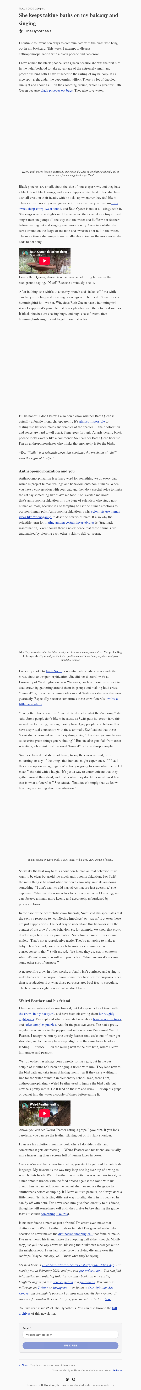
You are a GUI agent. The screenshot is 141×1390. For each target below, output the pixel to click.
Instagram (60, 1287)
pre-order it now (90, 1270)
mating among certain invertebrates (69, 522)
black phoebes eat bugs (57, 90)
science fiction (63, 1282)
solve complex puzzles (40, 1024)
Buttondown (48, 1385)
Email (27, 1328)
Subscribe (70, 1345)
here (108, 1299)
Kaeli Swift (54, 671)
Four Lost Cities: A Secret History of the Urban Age (78, 1264)
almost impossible (92, 421)
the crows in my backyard (36, 1013)
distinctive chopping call (75, 1233)
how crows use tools (107, 1019)
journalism (87, 1282)
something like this (54, 1213)
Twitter (43, 1287)
